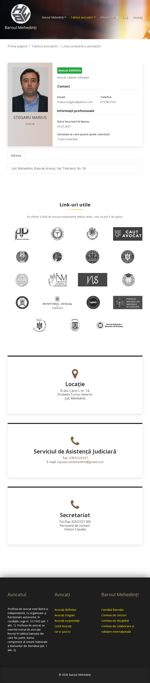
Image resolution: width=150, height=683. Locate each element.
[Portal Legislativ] (92, 302)
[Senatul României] (75, 325)
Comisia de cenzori (114, 615)
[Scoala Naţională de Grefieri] (39, 325)
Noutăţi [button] (137, 17)
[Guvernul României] (127, 256)
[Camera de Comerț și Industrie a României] (57, 233)
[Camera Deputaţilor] (92, 233)
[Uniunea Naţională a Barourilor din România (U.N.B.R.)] (110, 325)
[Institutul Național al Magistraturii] (57, 279)
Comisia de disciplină (115, 620)
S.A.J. (125, 17)
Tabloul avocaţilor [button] (82, 17)
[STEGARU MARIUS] (30, 89)
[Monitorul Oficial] (57, 302)
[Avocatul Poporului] (22, 233)
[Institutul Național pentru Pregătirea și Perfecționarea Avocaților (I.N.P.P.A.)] (127, 279)
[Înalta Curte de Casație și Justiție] (22, 279)
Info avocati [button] (107, 17)
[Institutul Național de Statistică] (92, 279)
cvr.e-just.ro (62, 631)
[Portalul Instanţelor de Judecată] (127, 302)
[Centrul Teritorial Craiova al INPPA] (22, 256)
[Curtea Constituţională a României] (92, 256)
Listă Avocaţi (62, 626)
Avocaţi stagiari (64, 615)
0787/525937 (78, 458)
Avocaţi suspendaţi (66, 620)
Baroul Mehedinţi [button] (53, 17)
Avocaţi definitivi (65, 610)
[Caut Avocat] (127, 233)
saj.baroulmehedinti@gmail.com (80, 462)
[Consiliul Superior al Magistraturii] (57, 256)
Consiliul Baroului (112, 610)
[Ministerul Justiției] (22, 302)
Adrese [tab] (16, 155)
